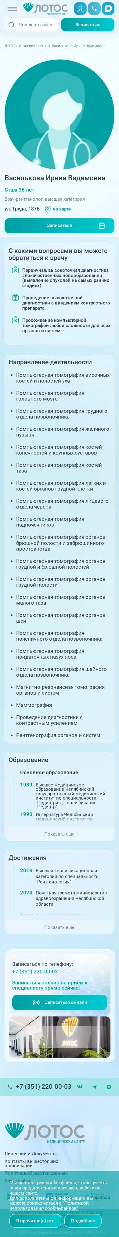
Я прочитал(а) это (35, 1221)
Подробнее (83, 1221)
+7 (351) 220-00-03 (35, 972)
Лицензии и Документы (31, 1153)
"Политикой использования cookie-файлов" (49, 1205)
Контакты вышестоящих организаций (31, 1164)
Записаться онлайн (66, 1002)
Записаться (87, 24)
